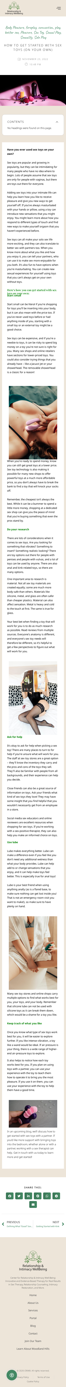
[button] (57, 122)
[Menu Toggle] (58, 8)
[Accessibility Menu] (12, 1375)
